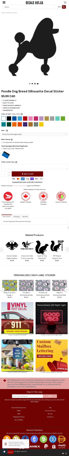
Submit (50, 396)
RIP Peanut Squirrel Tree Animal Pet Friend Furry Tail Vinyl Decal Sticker (57, 257)
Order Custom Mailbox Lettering (51, 372)
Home (3, 13)
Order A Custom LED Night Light (51, 335)
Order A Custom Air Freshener (17, 372)
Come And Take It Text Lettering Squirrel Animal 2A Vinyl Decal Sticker (27, 257)
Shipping (16, 217)
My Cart (50, 414)
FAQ (50, 407)
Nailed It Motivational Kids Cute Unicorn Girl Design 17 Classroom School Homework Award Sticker (59, 294)
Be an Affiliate (19, 420)
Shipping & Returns (19, 417)
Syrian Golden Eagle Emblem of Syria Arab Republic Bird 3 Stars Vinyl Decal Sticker (12, 257)
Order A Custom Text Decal (17, 335)
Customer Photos (50, 411)
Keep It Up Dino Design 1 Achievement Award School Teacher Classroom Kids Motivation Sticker (10, 294)
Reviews (25, 217)
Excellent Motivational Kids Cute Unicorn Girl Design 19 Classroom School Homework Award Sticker (26, 294)
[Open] (4, 452)
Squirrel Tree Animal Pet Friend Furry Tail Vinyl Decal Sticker (42, 257)
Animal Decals (12, 13)
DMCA (19, 411)
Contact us (50, 417)
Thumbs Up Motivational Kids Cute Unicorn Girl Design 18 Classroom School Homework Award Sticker (43, 294)
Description (7, 217)
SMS (19, 414)
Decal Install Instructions (19, 407)
